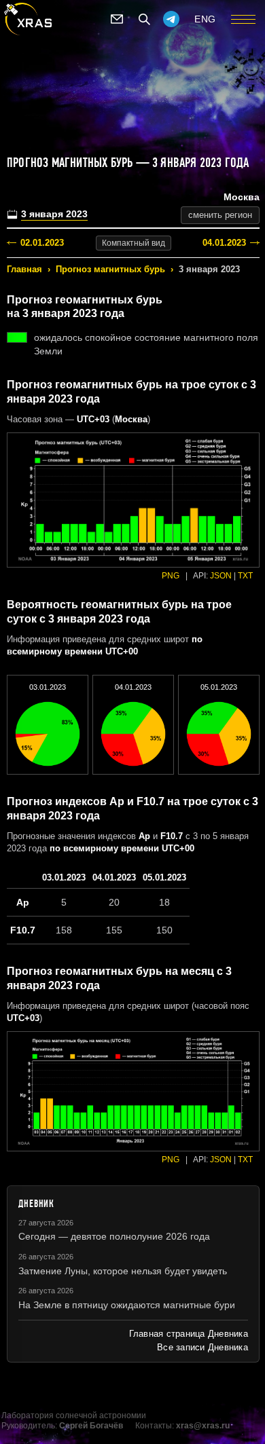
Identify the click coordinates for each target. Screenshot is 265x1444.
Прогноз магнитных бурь (110, 269)
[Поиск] (144, 19)
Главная (24, 269)
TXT (245, 575)
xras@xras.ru (203, 1425)
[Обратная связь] (117, 19)
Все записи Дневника (202, 1347)
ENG (205, 19)
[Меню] (243, 19)
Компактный (133, 243)
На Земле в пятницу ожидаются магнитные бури (126, 1304)
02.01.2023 (42, 243)
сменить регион (220, 215)
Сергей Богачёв (91, 1425)
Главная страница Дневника (188, 1334)
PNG (170, 575)
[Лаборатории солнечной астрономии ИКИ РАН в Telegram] (171, 19)
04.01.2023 (224, 243)
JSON (221, 575)
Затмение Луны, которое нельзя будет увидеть (122, 1270)
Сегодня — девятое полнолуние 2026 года (114, 1236)
